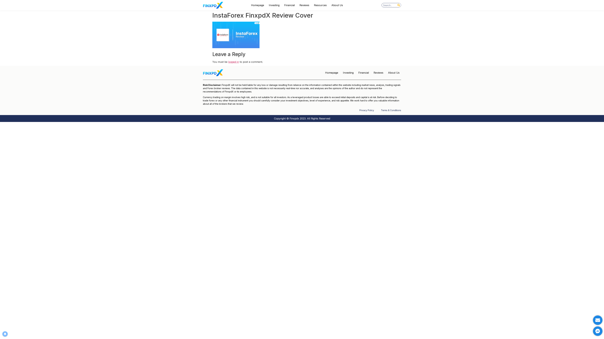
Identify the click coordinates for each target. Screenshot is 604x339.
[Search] (399, 5)
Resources (320, 5)
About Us (337, 5)
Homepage (257, 5)
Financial (289, 5)
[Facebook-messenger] (597, 331)
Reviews (304, 5)
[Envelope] (597, 320)
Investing (274, 5)
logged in (233, 61)
